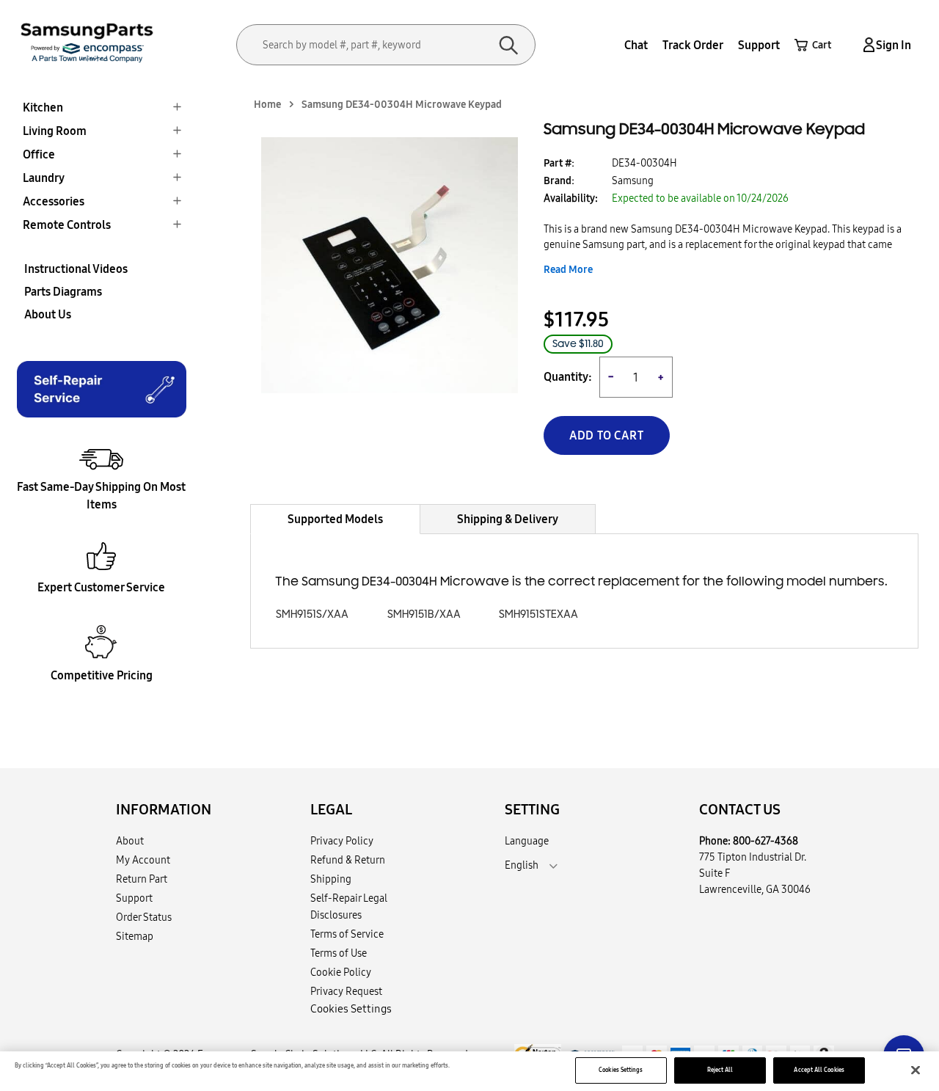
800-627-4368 (765, 840)
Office (39, 154)
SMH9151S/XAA (312, 614)
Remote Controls (67, 224)
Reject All (720, 1069)
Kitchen (43, 107)
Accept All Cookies (819, 1069)
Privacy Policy (341, 840)
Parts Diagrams (63, 291)
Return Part (141, 879)
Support (759, 45)
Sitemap (134, 936)
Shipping (330, 879)
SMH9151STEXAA (538, 614)
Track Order (692, 45)
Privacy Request (346, 991)
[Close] (915, 1070)
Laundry (44, 177)
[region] (469, 1071)
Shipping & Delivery (507, 519)
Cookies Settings (621, 1069)
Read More (568, 269)
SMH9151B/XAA (424, 614)
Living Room (55, 131)
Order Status (144, 917)
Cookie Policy (340, 972)
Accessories (53, 201)
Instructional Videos (76, 268)
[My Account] (866, 45)
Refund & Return (347, 860)
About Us (47, 314)
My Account (143, 860)
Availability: (571, 198)
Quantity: (568, 376)
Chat (636, 45)
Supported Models (335, 519)
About (130, 840)
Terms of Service (347, 934)
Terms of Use (338, 953)
